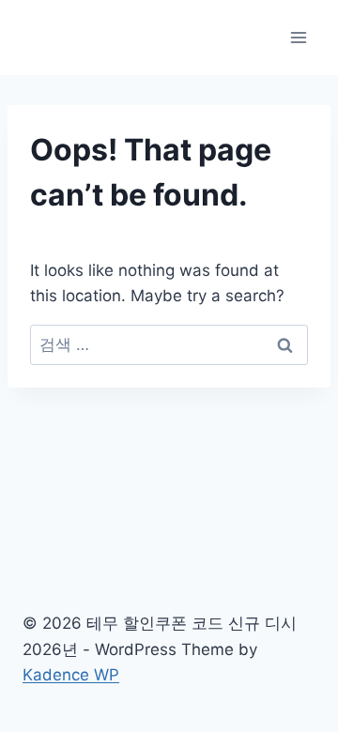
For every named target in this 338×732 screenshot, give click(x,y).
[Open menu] (298, 37)
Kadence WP (71, 674)
